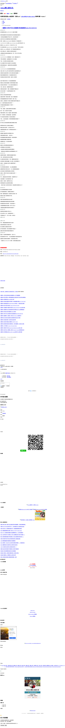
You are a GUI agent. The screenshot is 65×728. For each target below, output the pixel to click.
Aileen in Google (32, 612)
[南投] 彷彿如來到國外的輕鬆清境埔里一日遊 (8, 557)
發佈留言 (2, 387)
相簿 (3, 21)
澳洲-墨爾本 (9, 377)
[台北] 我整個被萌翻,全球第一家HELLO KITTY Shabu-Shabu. (11, 530)
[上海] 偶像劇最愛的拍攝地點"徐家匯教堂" (8, 540)
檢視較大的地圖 (2, 280)
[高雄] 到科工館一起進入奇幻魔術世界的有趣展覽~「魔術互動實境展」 (13, 524)
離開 (5, 725)
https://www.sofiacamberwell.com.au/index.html (10, 253)
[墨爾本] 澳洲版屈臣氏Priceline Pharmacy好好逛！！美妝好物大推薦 (12, 303)
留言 (9, 373)
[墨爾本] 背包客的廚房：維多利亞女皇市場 (8, 319)
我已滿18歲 (2, 725)
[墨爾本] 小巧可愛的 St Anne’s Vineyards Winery (8, 325)
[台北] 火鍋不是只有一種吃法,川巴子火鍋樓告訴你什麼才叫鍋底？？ (12, 534)
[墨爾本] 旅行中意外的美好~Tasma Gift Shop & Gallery (9, 305)
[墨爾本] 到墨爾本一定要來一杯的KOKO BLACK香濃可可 (10, 315)
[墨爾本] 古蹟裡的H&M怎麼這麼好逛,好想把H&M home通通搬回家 (12, 309)
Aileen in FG (32, 610)
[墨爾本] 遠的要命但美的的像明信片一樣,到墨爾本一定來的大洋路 (12, 323)
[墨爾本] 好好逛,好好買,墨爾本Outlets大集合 (8, 311)
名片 (3, 23)
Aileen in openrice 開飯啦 (32, 614)
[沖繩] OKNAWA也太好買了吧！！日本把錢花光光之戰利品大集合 (12, 526)
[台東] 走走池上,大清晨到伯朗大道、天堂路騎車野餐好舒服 (11, 528)
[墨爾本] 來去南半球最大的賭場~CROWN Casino (9, 321)
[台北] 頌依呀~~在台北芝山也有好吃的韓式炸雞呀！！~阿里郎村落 (12, 542)
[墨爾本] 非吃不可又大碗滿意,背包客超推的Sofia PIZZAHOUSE (19, 28)
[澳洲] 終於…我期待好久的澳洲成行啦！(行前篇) (9, 291)
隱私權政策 (38, 713)
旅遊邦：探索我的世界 (32, 566)
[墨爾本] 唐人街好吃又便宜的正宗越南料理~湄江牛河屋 (10, 317)
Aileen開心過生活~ (7, 8)
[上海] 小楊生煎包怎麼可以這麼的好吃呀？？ (8, 546)
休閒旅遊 (8, 19)
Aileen (1, 367)
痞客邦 (6, 373)
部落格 (3, 22)
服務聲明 (42, 713)
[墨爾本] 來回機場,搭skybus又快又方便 (7, 299)
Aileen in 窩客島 (32, 616)
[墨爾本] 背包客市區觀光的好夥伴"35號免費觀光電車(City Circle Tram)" (13, 301)
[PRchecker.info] (32, 710)
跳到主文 (2, 10)
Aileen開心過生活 (2, 344)
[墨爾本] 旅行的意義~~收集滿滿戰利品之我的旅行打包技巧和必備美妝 (13, 297)
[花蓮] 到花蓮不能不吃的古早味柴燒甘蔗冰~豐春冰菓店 (10, 538)
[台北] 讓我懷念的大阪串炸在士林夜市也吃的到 (8, 544)
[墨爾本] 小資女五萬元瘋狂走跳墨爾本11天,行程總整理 (10, 295)
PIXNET (25, 713)
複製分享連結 (32, 567)
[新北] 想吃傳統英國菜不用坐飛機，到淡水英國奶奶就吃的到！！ (12, 536)
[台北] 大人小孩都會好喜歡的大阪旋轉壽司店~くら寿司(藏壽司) (11, 532)
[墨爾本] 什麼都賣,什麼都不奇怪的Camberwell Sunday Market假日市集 (12, 307)
